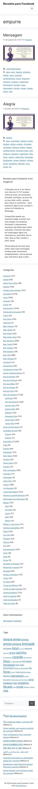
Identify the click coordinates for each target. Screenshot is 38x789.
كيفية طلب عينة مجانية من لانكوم (15, 752)
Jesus (28, 672)
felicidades (9, 664)
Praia (5, 557)
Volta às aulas (9, 603)
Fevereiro (9, 510)
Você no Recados (10, 600)
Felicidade (7, 452)
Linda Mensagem (13, 69)
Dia (11, 661)
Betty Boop (7, 330)
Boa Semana (8, 341)
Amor (5, 298)
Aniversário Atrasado (12, 312)
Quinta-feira (10, 409)
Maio (7, 517)
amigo (13, 144)
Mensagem (12, 35)
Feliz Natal (7, 456)
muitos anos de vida (17, 680)
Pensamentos (9, 549)
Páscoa (6, 542)
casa (12, 75)
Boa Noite (7, 334)
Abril (7, 506)
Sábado (8, 413)
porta (5, 91)
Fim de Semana (11, 402)
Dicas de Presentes (11, 427)
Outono (8, 438)
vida (5, 690)
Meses (6, 503)
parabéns (8, 683)
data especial (28, 657)
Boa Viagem (8, 348)
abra (8, 72)
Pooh (5, 553)
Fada (5, 445)
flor (30, 668)
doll (31, 151)
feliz (31, 154)
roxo (10, 91)
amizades (7, 147)
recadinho (13, 164)
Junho (7, 513)
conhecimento (9, 79)
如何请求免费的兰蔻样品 (13, 741)
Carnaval (7, 362)
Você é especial (9, 596)
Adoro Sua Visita (10, 283)
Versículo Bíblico (10, 593)
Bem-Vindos (8, 326)
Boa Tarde (7, 344)
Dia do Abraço (9, 388)
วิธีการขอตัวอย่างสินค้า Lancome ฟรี (18, 722)
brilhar (5, 75)
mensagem (8, 88)
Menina (23, 160)
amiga (30, 141)
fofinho (13, 672)
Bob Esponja (8, 352)
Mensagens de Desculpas (14, 499)
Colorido (18, 75)
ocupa (23, 88)
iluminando (7, 85)
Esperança (23, 82)
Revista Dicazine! (18, 716)
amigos (20, 144)
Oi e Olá (6, 535)
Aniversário (8, 308)
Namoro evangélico (11, 528)
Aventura (7, 323)
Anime (6, 305)
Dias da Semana (10, 395)
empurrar (25, 79)
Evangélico (7, 441)
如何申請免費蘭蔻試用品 (13, 744)
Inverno (8, 434)
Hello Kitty (19, 157)
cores (18, 79)
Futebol (6, 467)
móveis (17, 88)
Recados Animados (11, 564)
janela (16, 160)
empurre (6, 82)
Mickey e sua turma (11, 524)
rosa (14, 687)
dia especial (17, 662)
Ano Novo (7, 319)
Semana (26, 687)
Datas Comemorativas (12, 373)
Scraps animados (10, 575)
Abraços (6, 276)
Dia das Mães (9, 384)
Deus (6, 661)
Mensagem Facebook (12, 621)
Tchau (5, 578)
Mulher (26, 680)
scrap (5, 167)
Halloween (7, 477)
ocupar (30, 88)
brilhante (26, 72)
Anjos (5, 316)
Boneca (15, 147)
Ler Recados (8, 488)
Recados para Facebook (18, 3)
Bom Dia (6, 355)
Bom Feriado (8, 359)
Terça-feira (9, 423)
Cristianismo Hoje (10, 370)
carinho (21, 652)
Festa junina (8, 463)
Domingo (8, 398)
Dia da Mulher (9, 377)
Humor (6, 485)
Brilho (12, 653)
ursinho (32, 687)
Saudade (7, 571)
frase (5, 157)
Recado (21, 164)
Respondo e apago (11, 567)
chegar (29, 147)
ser (10, 167)
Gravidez (7, 474)
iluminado (29, 157)
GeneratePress (20, 786)
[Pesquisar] (32, 703)
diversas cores (22, 151)
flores (6, 671)
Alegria (19, 72)
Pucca (5, 560)
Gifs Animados (9, 470)
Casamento (8, 366)
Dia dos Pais (8, 391)
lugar (23, 85)
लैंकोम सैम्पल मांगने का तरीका (12, 748)
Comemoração (7, 657)
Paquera (6, 539)
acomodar (15, 141)
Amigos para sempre (12, 290)
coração (17, 657)
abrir (13, 72)
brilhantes (6, 653)
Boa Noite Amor (10, 337)
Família (6, 449)
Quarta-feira (10, 406)
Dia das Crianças (10, 380)
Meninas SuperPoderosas (14, 495)
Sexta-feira (9, 420)
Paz (4, 546)
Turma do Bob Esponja (12, 589)
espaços (14, 82)
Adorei (6, 280)
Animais (6, 301)
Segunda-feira (11, 416)
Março (7, 521)
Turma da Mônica (10, 585)
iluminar (17, 85)
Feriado (6, 459)
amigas (6, 144)
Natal (5, 531)
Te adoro (7, 582)
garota (11, 157)
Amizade (27, 144)
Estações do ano (10, 431)
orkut (31, 679)
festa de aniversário (21, 668)
